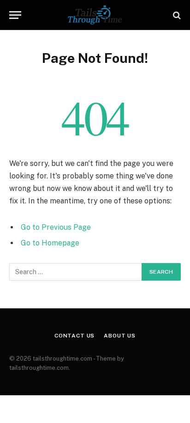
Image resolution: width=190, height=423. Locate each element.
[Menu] (15, 15)
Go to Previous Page (56, 227)
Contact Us (74, 335)
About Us (120, 335)
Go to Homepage (50, 243)
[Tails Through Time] (94, 15)
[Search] (176, 15)
